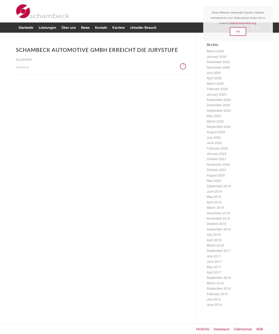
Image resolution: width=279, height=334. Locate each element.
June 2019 (214, 191)
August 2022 (216, 132)
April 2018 (214, 240)
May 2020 (214, 180)
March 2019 (215, 207)
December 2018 (218, 213)
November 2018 (218, 218)
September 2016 (219, 277)
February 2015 (217, 294)
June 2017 (214, 261)
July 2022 (214, 137)
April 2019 (214, 202)
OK (238, 31)
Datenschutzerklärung (242, 23)
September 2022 (219, 126)
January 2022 (217, 153)
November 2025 (218, 67)
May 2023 (214, 115)
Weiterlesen (183, 66)
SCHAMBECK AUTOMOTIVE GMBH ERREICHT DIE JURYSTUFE (97, 50)
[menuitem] (26, 27)
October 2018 (216, 223)
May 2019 (214, 196)
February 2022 (217, 148)
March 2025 (215, 83)
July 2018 (214, 234)
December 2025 (218, 61)
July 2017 (214, 256)
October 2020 (216, 169)
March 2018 (215, 245)
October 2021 (216, 158)
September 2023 (219, 110)
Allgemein (24, 59)
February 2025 (217, 88)
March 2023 (215, 121)
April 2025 (214, 78)
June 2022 (214, 142)
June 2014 (214, 304)
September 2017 (219, 250)
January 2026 (217, 56)
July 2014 (214, 299)
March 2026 (215, 51)
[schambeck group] (43, 11)
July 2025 (214, 72)
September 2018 (219, 229)
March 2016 (215, 283)
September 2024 (219, 99)
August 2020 (216, 175)
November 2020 (218, 164)
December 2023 (218, 105)
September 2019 (219, 186)
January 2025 (217, 94)
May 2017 (214, 267)
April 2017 (214, 272)
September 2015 (219, 288)
